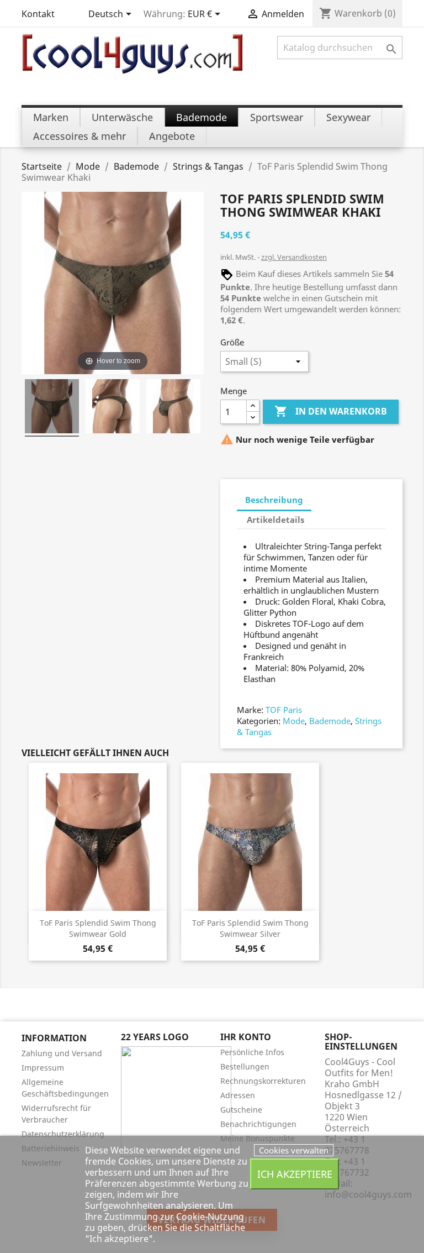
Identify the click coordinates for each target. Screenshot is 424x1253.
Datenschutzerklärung (63, 1134)
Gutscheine (241, 1109)
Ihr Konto (245, 1037)
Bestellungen (244, 1066)
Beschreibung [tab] (274, 499)
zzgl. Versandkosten (294, 257)
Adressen (237, 1095)
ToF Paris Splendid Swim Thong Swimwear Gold (98, 928)
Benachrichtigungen (258, 1124)
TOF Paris (284, 709)
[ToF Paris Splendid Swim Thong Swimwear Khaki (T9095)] (52, 408)
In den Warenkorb (330, 411)
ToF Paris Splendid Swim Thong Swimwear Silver (250, 928)
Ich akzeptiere (294, 1174)
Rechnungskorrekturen (263, 1081)
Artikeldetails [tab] (275, 519)
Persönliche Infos (252, 1052)
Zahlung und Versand (62, 1053)
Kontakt (38, 14)
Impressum (43, 1067)
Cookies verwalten (293, 1150)
